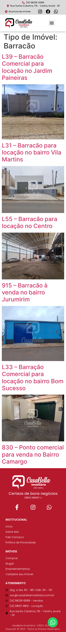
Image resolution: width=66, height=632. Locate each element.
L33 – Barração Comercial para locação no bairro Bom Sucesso (32, 377)
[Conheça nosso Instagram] (40, 11)
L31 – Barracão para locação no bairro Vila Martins (31, 152)
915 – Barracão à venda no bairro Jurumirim (24, 292)
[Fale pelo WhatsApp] (49, 507)
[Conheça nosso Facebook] (48, 11)
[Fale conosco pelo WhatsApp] (56, 11)
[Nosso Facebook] (16, 507)
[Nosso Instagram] (32, 507)
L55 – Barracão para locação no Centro (29, 222)
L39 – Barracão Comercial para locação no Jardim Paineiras (27, 67)
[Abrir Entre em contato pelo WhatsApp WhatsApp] (53, 622)
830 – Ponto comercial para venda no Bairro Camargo (33, 454)
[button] (51, 23)
